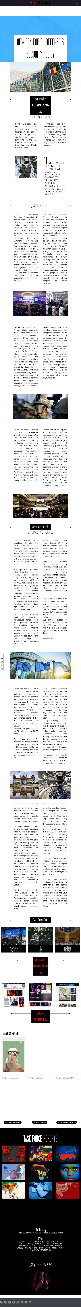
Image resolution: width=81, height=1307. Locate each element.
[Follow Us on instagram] (9, 1302)
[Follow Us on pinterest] (13, 1302)
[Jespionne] (40, 3)
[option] (40, 305)
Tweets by (10, 1078)
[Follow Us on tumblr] (17, 1302)
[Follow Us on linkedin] (5, 1302)
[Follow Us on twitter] (22, 1302)
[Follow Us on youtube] (30, 1302)
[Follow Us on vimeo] (26, 1302)
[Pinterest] (2, 662)
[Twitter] (2, 658)
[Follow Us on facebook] (1, 1302)
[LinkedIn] (2, 668)
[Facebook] (2, 655)
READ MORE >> (49, 638)
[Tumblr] (2, 665)
